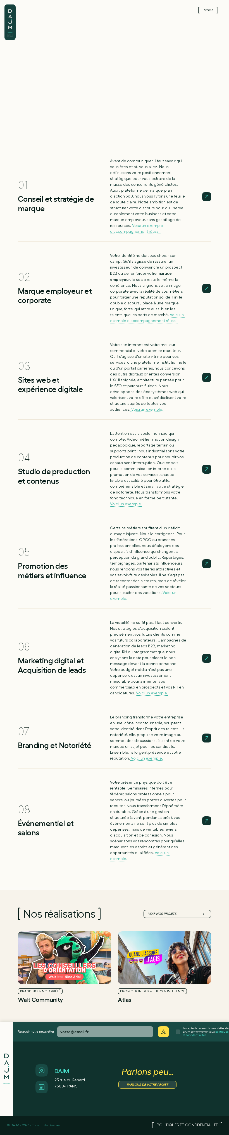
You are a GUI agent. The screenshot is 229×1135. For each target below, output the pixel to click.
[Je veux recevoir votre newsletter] (163, 1031)
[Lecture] (206, 196)
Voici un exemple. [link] (146, 410)
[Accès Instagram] (41, 1070)
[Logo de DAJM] (10, 16)
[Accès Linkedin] (41, 1087)
